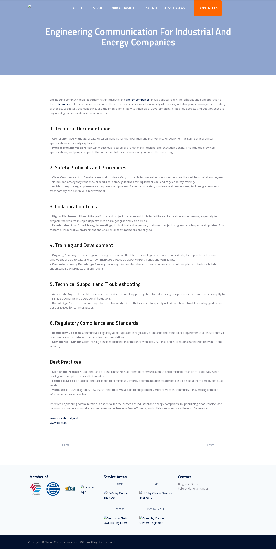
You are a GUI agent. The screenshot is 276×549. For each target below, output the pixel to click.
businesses (65, 104)
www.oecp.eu (58, 422)
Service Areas (174, 8)
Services (99, 8)
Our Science (149, 8)
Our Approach (123, 8)
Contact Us (208, 8)
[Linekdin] (245, 542)
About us (80, 8)
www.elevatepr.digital (64, 418)
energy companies (138, 99)
